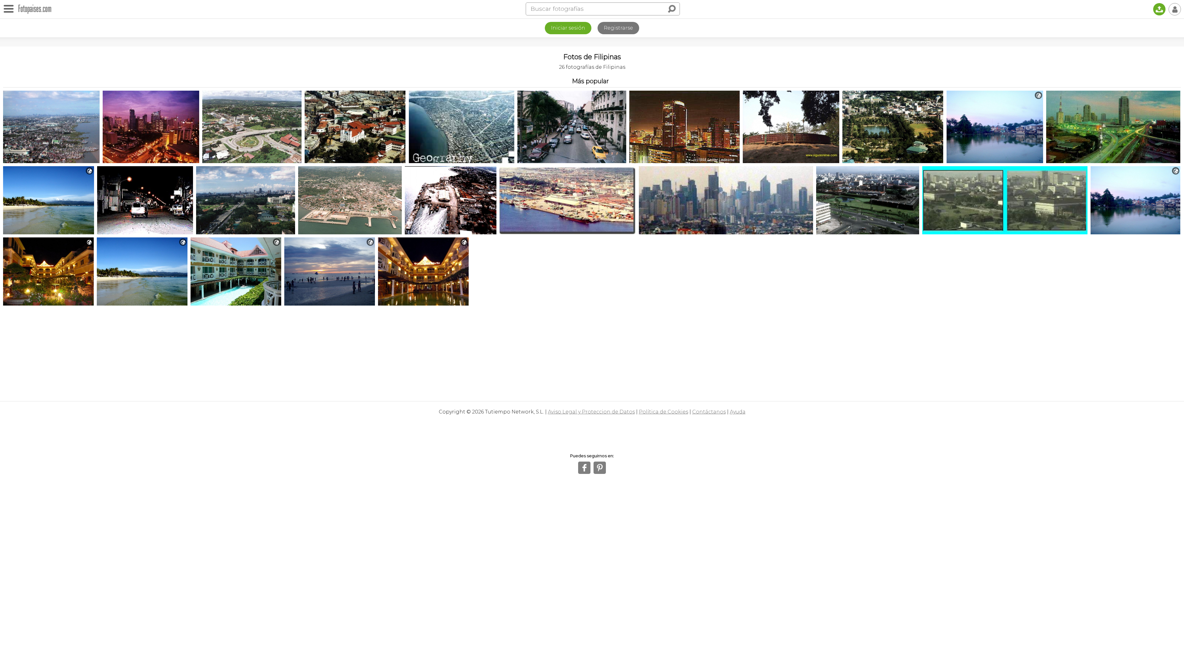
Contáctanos (709, 412)
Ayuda (738, 412)
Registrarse (618, 28)
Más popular (590, 81)
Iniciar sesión (568, 28)
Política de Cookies (663, 412)
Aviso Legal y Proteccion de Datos (591, 412)
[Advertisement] (592, 352)
